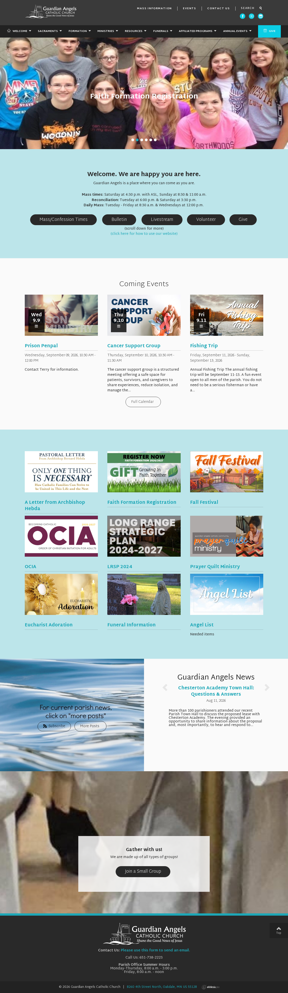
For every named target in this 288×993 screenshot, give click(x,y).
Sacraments (48, 31)
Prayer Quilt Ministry (215, 567)
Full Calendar (142, 402)
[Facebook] (242, 16)
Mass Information (154, 8)
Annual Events (235, 31)
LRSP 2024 (119, 567)
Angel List (202, 625)
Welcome (20, 31)
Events (189, 8)
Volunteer (206, 220)
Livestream (162, 220)
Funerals (160, 31)
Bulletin (119, 220)
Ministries (105, 31)
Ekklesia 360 (211, 987)
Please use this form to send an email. (155, 950)
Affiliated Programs (195, 31)
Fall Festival (204, 503)
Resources (133, 31)
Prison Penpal (41, 346)
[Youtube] (251, 16)
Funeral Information (131, 625)
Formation (78, 31)
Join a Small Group (143, 871)
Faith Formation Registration (144, 97)
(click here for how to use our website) (144, 234)
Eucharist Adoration (49, 625)
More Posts (89, 726)
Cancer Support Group (133, 346)
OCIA (30, 567)
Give (272, 31)
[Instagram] (260, 16)
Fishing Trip (204, 346)
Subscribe (57, 726)
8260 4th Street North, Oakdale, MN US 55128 (162, 987)
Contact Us (218, 8)
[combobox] (249, 8)
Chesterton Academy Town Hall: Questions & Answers (216, 691)
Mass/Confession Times (63, 220)
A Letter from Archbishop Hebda (55, 506)
